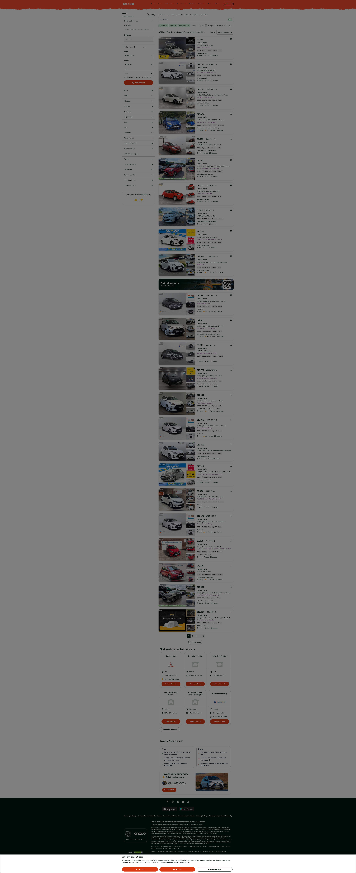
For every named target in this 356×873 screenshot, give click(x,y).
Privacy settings (214, 869)
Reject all (177, 869)
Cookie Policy (171, 862)
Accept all (140, 869)
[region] (178, 863)
